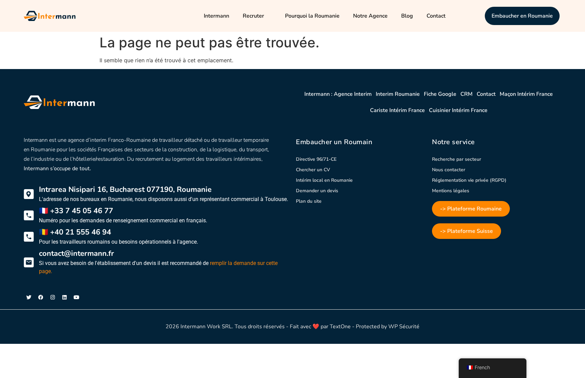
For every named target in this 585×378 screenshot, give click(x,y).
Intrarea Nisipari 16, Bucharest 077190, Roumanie (125, 189)
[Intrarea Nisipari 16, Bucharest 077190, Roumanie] (29, 194)
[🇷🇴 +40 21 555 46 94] (29, 237)
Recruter (253, 16)
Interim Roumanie (398, 94)
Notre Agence (370, 16)
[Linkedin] (64, 297)
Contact (436, 16)
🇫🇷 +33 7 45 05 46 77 (76, 211)
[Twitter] (29, 297)
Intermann (216, 16)
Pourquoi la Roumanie (312, 16)
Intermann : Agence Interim (338, 94)
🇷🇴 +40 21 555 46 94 (75, 232)
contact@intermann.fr (76, 253)
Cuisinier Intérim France (458, 110)
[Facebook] (41, 297)
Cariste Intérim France (397, 110)
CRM (466, 94)
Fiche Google (440, 94)
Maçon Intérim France (526, 94)
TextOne (340, 326)
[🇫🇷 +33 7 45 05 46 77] (29, 215)
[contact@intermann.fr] (29, 262)
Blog (407, 16)
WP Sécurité (403, 326)
